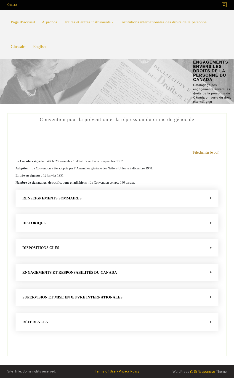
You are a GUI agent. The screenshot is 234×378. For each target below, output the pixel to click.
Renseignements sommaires (52, 198)
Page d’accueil (23, 22)
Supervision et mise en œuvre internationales (72, 297)
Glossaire (18, 46)
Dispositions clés (40, 248)
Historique (34, 223)
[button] (117, 198)
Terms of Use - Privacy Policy (117, 371)
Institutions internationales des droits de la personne (163, 22)
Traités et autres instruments (87, 22)
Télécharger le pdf (205, 152)
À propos (49, 22)
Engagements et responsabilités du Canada (69, 272)
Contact (12, 4)
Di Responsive (204, 372)
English (39, 46)
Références (35, 322)
